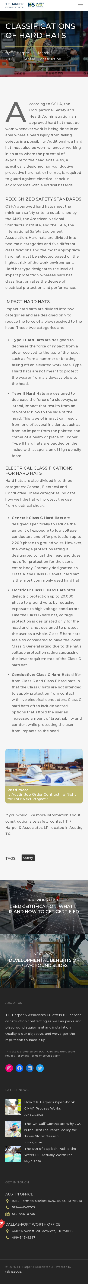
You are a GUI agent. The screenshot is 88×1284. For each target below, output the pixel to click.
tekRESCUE (13, 1271)
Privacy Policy (14, 1055)
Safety (28, 858)
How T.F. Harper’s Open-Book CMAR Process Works (49, 1105)
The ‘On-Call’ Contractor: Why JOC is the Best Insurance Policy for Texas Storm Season (53, 1130)
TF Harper (20, 53)
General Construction (42, 59)
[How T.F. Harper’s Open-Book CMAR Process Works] (13, 1110)
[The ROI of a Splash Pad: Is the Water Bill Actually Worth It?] (13, 1156)
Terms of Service (41, 1055)
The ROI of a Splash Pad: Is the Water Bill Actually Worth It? (50, 1152)
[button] (80, 5)
